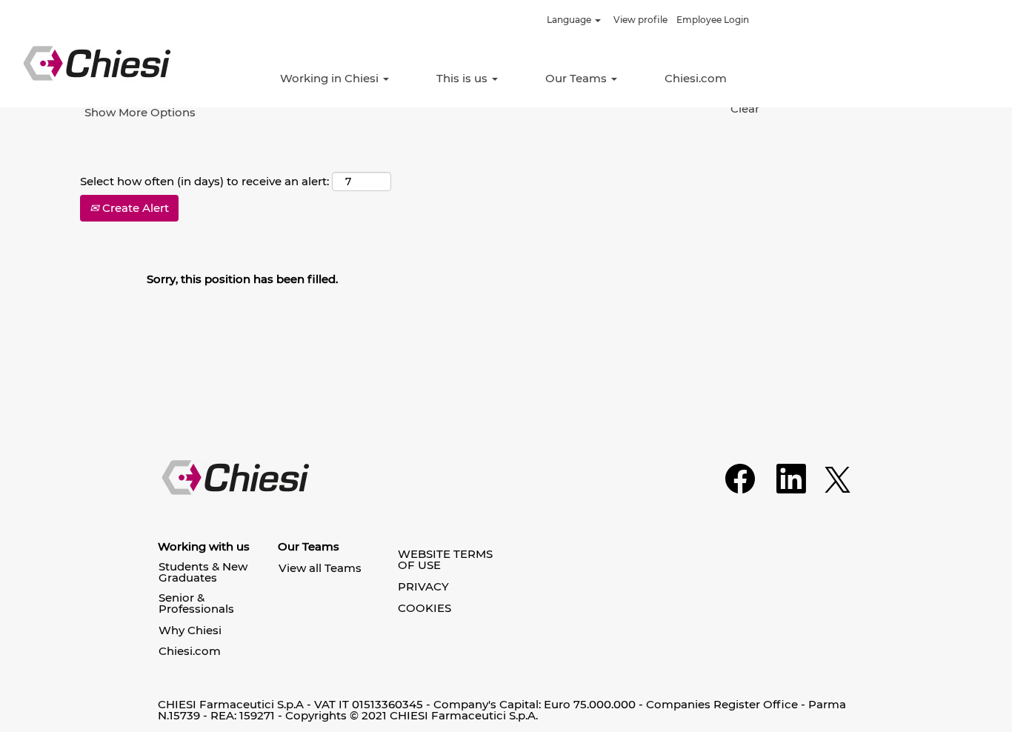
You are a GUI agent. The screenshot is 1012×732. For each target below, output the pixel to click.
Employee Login (712, 19)
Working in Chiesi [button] (331, 78)
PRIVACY (423, 586)
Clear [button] (744, 109)
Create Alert (134, 208)
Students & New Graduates (203, 572)
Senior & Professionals (196, 603)
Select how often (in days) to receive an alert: (204, 181)
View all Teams (320, 568)
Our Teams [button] (577, 78)
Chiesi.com (696, 78)
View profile (640, 19)
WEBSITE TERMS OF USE (445, 559)
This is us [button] (463, 78)
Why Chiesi (190, 630)
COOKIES (424, 608)
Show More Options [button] (140, 112)
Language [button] (570, 19)
